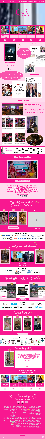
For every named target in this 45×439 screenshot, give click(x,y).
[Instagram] (24, 437)
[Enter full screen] (14, 59)
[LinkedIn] (26, 437)
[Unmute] (6, 59)
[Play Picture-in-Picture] (13, 59)
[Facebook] (18, 437)
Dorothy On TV (4, 1)
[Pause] (5, 59)
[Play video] (32, 124)
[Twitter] (20, 437)
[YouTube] (22, 437)
